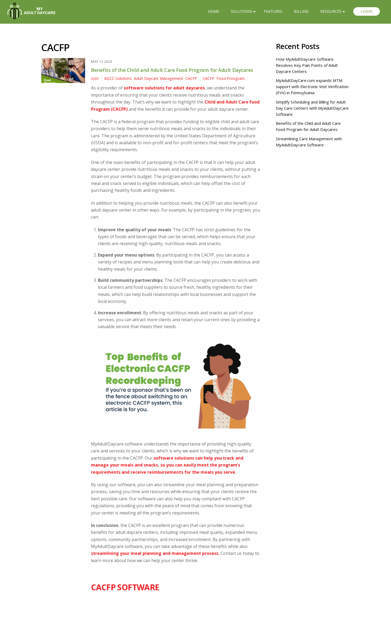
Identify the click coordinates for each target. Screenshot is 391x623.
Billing (301, 11)
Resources (331, 11)
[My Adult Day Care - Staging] (31, 16)
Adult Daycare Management (158, 78)
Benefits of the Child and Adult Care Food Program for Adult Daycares (172, 70)
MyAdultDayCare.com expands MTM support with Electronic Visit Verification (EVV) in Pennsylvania (312, 86)
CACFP (191, 78)
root (95, 78)
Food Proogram (231, 78)
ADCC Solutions (118, 78)
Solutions (241, 11)
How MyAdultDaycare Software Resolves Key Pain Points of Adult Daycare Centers (307, 65)
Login (366, 11)
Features (273, 11)
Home (213, 11)
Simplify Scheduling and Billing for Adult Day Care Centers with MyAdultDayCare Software (312, 108)
